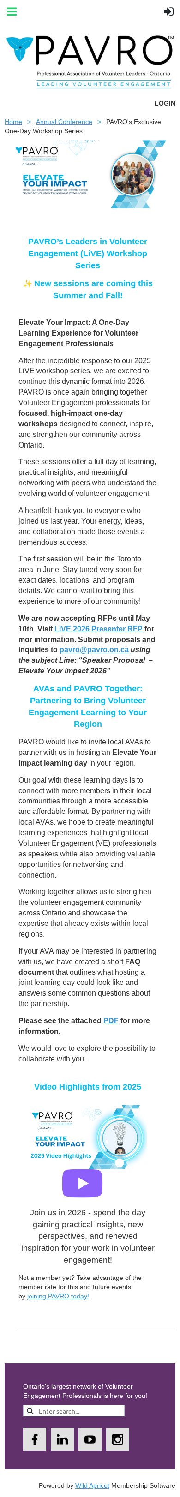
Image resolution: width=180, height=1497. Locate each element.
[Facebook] (34, 1439)
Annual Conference (64, 121)
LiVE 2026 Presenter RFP (98, 629)
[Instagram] (117, 1439)
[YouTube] (90, 1439)
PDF (111, 1021)
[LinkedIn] (62, 1439)
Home (13, 121)
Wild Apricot (92, 1485)
